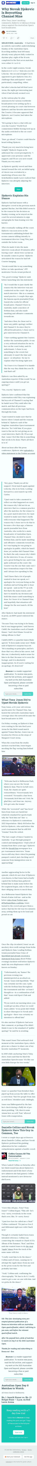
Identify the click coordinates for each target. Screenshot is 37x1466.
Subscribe (25, 3)
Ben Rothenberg (11, 31)
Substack (9, 1462)
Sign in (33, 3)
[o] (18, 468)
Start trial (18, 1432)
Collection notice (18, 1452)
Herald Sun (13, 848)
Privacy (24, 1450)
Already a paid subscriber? (18, 1437)
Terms (30, 1450)
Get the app (28, 1457)
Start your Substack (13, 1457)
